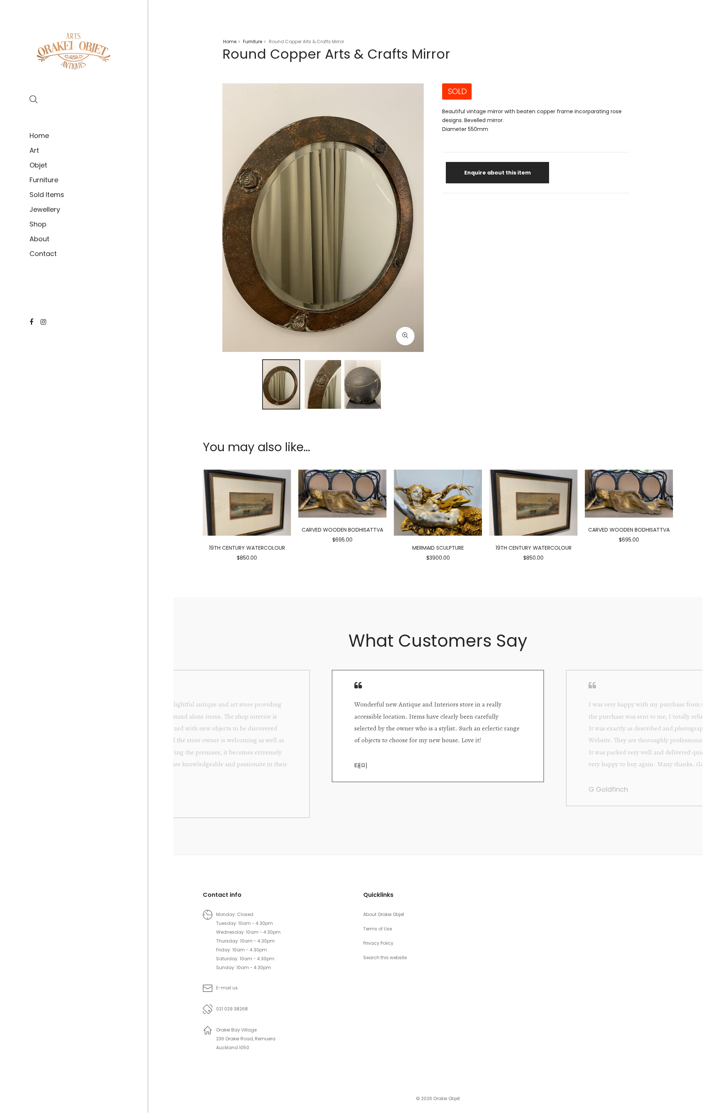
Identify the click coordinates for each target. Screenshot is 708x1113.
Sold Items (47, 194)
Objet (38, 165)
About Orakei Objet (383, 914)
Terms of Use (377, 929)
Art (34, 150)
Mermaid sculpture (438, 548)
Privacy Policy (378, 943)
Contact (43, 253)
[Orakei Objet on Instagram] (43, 322)
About (39, 238)
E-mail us (227, 988)
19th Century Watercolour (247, 548)
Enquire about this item (497, 172)
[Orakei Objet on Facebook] (31, 322)
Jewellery (45, 209)
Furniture (44, 179)
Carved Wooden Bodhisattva (342, 529)
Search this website (385, 957)
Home (39, 135)
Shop (38, 224)
